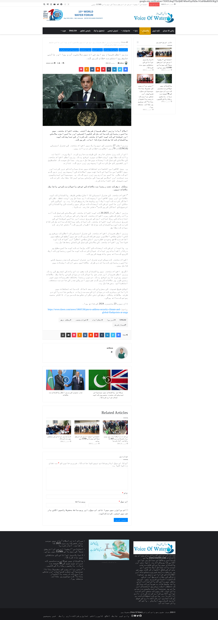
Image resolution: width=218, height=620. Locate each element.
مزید (64, 30)
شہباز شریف (119, 325)
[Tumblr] (109, 69)
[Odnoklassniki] (86, 69)
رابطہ (61, 616)
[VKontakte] (92, 69)
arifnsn (122, 63)
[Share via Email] (68, 335)
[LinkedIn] (114, 69)
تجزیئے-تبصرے (113, 30)
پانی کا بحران (168, 30)
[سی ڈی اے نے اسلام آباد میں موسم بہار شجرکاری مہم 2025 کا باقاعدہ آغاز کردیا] (115, 427)
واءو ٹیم (124, 616)
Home (123, 42)
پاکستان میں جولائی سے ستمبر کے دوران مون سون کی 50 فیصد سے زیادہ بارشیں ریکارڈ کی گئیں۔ (64, 563)
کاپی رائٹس (96, 616)
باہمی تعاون (85, 30)
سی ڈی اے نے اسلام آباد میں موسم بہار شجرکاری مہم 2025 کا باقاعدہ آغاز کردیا (116, 439)
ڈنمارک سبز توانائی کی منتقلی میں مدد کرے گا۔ (64, 556)
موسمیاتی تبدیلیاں (69, 50)
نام (125, 493)
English (73, 30)
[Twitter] (120, 69)
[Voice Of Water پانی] (154, 17)
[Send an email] (118, 63)
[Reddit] (97, 69)
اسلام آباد (97, 320)
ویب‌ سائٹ (80, 501)
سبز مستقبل (85, 50)
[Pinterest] (103, 69)
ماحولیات (126, 30)
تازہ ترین (156, 30)
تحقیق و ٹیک (99, 30)
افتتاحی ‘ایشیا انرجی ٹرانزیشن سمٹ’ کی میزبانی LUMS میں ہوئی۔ (117, 4)
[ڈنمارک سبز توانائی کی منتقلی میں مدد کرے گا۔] (58, 427)
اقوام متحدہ (81, 320)
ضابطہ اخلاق (111, 616)
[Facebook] (125, 69)
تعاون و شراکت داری (77, 616)
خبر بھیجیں (49, 616)
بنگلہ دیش (65, 320)
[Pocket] (81, 69)
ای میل (123, 501)
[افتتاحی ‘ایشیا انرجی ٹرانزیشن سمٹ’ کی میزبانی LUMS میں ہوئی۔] (86, 427)
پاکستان (145, 30)
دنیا (136, 30)
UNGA (122, 320)
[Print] (63, 335)
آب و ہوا (111, 320)
